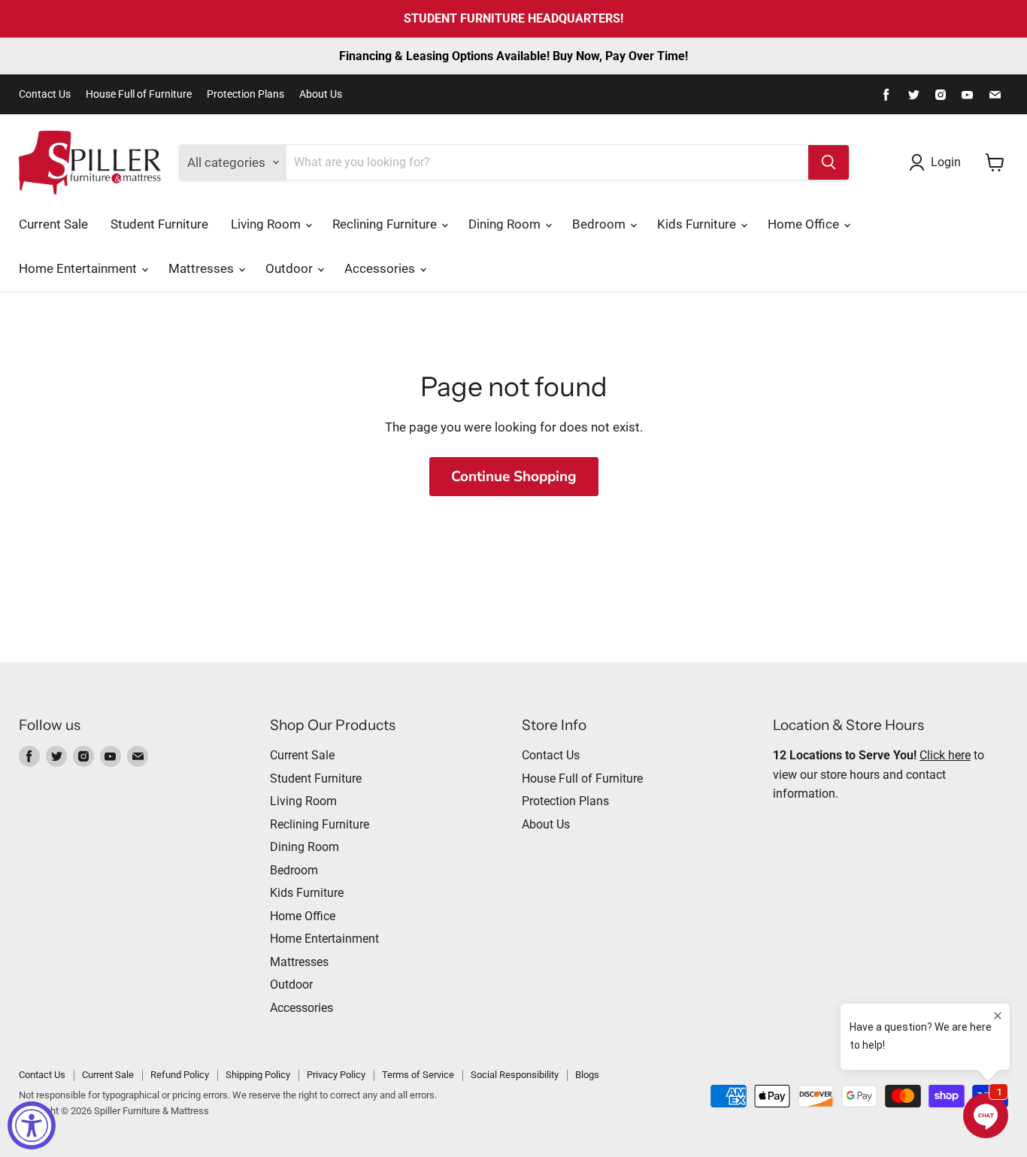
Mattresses (202, 268)
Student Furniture (159, 224)
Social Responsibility (515, 1074)
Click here (945, 755)
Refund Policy (179, 1074)
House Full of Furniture (139, 94)
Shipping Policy (258, 1074)
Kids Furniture (698, 224)
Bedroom (600, 224)
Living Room (267, 224)
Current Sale (53, 224)
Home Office (805, 224)
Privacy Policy (336, 1074)
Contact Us (45, 94)
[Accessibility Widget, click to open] (32, 1125)
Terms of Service (418, 1074)
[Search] (828, 162)
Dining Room (506, 224)
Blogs (587, 1074)
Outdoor (290, 268)
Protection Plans (245, 94)
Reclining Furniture (386, 224)
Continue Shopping (514, 476)
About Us (320, 94)
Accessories (381, 268)
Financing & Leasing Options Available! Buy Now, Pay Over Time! (513, 56)
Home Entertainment (79, 268)
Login (946, 162)
